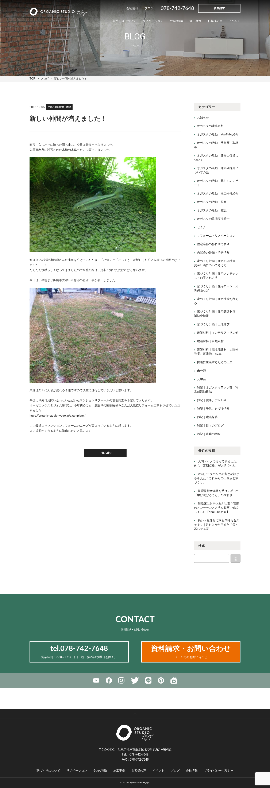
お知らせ (203, 117)
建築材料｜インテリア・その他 (217, 332)
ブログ (44, 78)
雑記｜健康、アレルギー (213, 400)
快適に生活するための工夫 (214, 362)
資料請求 (219, 8)
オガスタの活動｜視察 (212, 202)
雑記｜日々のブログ (210, 425)
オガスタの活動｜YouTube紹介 (217, 134)
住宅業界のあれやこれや (213, 244)
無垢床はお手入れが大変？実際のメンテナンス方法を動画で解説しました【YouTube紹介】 (216, 508)
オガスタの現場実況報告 (213, 218)
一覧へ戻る (105, 453)
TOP (32, 78)
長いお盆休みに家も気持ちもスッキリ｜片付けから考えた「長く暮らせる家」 (216, 524)
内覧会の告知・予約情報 (213, 252)
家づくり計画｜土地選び (213, 324)
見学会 (201, 379)
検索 (236, 558)
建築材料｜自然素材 (210, 341)
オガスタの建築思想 (210, 126)
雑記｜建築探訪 (207, 417)
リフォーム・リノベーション (216, 235)
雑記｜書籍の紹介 (209, 434)
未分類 (201, 370)
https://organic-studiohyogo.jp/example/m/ (57, 415)
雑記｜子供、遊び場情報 (213, 408)
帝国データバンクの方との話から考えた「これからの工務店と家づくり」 (216, 478)
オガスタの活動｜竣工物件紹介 (217, 193)
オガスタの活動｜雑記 (59, 107)
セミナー (203, 227)
